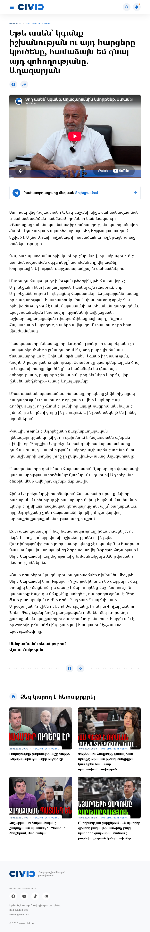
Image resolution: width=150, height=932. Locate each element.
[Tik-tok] (35, 896)
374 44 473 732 (18, 910)
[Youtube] (24, 896)
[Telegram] (46, 896)
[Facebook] (13, 896)
